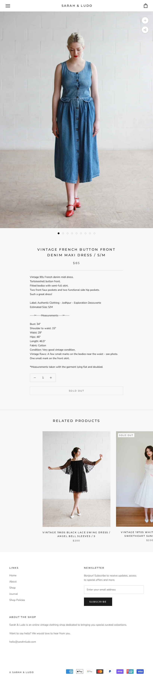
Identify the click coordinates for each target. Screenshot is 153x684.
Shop (12, 588)
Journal (13, 594)
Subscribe (98, 601)
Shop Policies (17, 600)
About (13, 581)
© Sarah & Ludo (21, 672)
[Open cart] (145, 6)
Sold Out (76, 390)
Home (12, 575)
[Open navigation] (8, 5)
